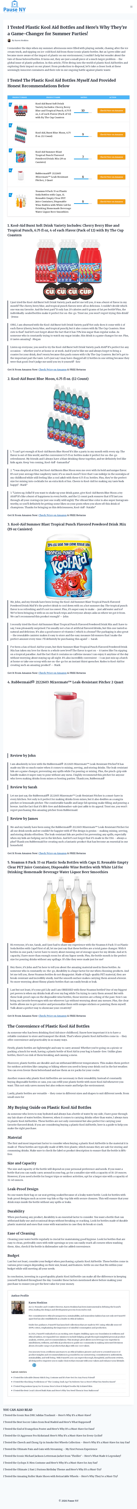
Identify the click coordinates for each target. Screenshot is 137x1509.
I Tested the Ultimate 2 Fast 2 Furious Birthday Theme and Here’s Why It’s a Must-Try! (52, 1469)
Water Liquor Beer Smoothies (83, 872)
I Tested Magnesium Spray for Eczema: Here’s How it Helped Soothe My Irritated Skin (52, 1386)
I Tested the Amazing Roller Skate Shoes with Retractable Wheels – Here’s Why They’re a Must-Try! (60, 1476)
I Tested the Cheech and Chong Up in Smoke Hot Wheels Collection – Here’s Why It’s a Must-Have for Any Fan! (66, 1442)
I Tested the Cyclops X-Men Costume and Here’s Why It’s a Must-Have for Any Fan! (50, 1462)
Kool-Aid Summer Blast (30, 524)
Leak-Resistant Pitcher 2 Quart (97, 682)
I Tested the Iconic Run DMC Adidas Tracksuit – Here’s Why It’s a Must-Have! (47, 1415)
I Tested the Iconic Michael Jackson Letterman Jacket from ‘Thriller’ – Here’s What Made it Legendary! (62, 1456)
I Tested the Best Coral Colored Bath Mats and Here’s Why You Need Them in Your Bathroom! (56, 1390)
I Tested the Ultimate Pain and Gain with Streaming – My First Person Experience (50, 1449)
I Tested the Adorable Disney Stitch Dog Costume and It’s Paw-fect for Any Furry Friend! (54, 1377)
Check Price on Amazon (111, 110)
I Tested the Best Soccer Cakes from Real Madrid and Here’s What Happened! (47, 1422)
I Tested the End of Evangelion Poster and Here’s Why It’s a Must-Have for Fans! (48, 1428)
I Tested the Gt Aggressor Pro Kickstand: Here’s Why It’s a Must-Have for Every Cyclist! (52, 1435)
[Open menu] (131, 7)
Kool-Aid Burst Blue (27, 379)
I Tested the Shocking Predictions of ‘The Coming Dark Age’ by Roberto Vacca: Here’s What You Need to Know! (64, 1382)
